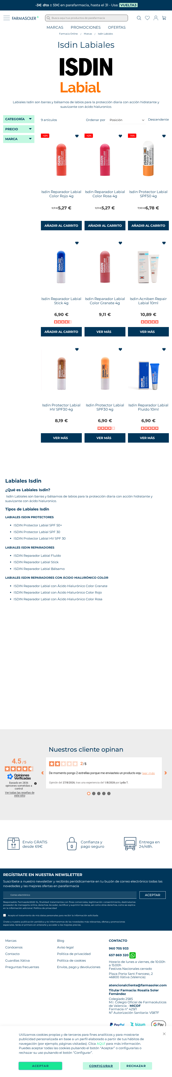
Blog (60, 941)
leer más (148, 773)
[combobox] (86, 18)
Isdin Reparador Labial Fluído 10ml (148, 407)
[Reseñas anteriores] (42, 773)
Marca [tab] (11, 139)
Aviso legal (65, 947)
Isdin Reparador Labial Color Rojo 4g (61, 194)
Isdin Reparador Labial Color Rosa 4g (105, 194)
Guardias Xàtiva (17, 960)
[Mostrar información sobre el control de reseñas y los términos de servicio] (35, 783)
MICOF (135, 1006)
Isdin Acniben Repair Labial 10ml (148, 301)
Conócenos (13, 947)
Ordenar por (95, 120)
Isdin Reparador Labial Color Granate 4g (105, 301)
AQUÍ (101, 1044)
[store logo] (25, 18)
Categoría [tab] (15, 119)
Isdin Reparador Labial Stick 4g (61, 301)
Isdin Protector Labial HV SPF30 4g (61, 407)
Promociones (86, 28)
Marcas (55, 28)
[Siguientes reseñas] (165, 773)
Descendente (158, 119)
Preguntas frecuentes (22, 967)
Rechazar (136, 1066)
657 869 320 (119, 955)
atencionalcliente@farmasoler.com (138, 985)
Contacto (12, 954)
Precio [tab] (11, 129)
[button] (77, 136)
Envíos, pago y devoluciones (78, 967)
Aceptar (40, 1066)
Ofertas (117, 28)
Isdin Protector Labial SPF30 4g (105, 407)
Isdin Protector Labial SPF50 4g (148, 194)
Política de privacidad (45, 908)
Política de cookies (71, 960)
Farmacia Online (68, 33)
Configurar (101, 1066)
